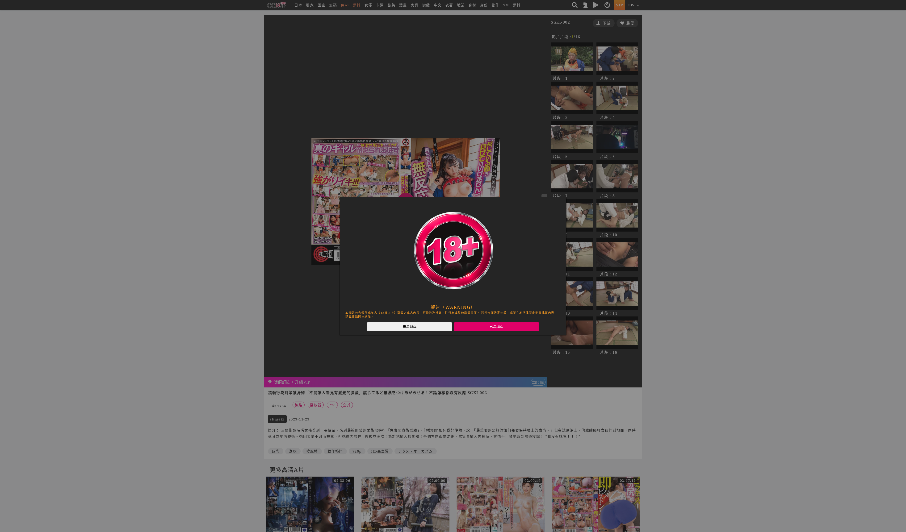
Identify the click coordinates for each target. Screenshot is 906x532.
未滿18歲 (409, 326)
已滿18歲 (496, 326)
